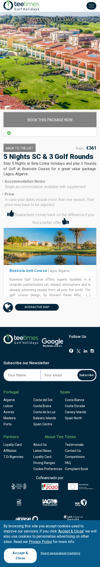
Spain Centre (42, 424)
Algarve (9, 400)
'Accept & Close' (71, 531)
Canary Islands (75, 412)
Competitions (75, 457)
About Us (40, 445)
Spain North (73, 418)
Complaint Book (76, 469)
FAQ (68, 463)
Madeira (9, 418)
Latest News (42, 451)
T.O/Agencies (13, 457)
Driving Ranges (44, 463)
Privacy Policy (40, 542)
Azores (8, 412)
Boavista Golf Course (28, 270)
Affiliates (10, 451)
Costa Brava (42, 406)
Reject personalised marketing (60, 553)
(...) (87, 295)
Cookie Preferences (47, 469)
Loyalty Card (12, 445)
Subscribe (86, 375)
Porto (7, 424)
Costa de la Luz (44, 412)
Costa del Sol (42, 400)
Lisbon (8, 406)
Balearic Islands (44, 418)
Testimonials (74, 445)
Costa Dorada (75, 406)
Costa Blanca (74, 400)
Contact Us (73, 451)
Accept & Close (20, 555)
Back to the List (19, 148)
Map (37, 307)
